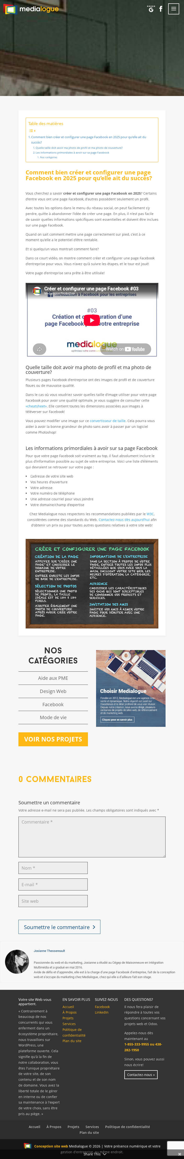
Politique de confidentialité (127, 1126)
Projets (68, 1018)
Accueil (68, 1006)
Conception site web (51, 1146)
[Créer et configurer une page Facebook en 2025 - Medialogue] (92, 627)
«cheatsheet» (36, 406)
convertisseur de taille (108, 420)
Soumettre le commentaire (57, 927)
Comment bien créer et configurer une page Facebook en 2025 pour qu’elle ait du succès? (88, 140)
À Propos (70, 1012)
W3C (150, 514)
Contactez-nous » (141, 1074)
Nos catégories (48, 157)
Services (69, 1024)
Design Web (53, 691)
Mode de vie (53, 717)
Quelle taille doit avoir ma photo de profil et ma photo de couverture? (79, 147)
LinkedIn (102, 1012)
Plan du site (72, 1041)
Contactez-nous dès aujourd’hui (124, 519)
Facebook (53, 704)
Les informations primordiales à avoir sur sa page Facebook (72, 152)
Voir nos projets (53, 739)
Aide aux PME (53, 678)
